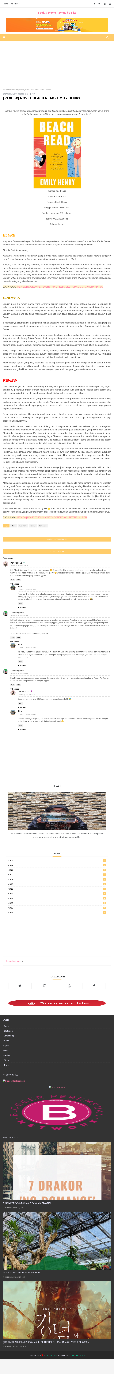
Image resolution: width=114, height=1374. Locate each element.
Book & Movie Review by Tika (57, 12)
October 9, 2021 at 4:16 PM (19, 616)
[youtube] (109, 3)
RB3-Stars (22, 526)
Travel (6, 1065)
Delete (18, 580)
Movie (6, 1040)
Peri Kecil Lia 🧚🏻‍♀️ (17, 562)
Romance (13, 89)
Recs (6, 1050)
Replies (15, 583)
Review (32, 526)
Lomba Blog (9, 1035)
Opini (6, 1045)
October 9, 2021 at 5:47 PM (26, 695)
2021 (57, 879)
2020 (57, 884)
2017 (57, 898)
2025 (57, 860)
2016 (57, 903)
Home (5, 3)
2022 (57, 874)
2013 (57, 912)
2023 (57, 870)
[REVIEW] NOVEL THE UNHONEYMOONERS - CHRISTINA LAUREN (52, 517)
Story (6, 1060)
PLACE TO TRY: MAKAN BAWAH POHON (21, 1272)
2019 (57, 889)
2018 (57, 893)
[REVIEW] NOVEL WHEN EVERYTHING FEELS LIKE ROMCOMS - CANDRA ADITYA (60, 286)
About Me (15, 3)
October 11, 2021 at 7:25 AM (27, 590)
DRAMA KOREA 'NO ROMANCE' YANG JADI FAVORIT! (27, 1203)
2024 (57, 865)
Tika (33, 94)
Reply (13, 580)
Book (13, 526)
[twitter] (99, 3)
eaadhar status (77, 1355)
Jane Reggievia (17, 612)
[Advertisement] (57, 63)
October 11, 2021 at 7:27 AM (27, 647)
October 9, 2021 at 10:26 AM (19, 566)
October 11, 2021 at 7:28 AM (27, 714)
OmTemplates (51, 1355)
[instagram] (105, 3)
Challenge (8, 1031)
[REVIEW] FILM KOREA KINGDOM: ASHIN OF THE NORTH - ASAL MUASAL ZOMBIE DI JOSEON (46, 1342)
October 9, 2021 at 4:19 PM (19, 674)
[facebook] (94, 3)
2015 (57, 908)
